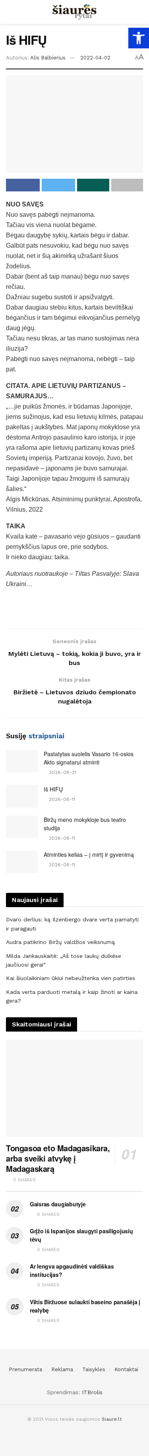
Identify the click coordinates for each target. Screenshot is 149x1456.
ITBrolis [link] (92, 1392)
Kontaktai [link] (126, 1369)
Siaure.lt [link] (112, 1419)
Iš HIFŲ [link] (53, 789)
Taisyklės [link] (93, 1369)
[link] (138, 38)
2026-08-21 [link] (61, 772)
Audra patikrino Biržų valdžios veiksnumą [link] (60, 942)
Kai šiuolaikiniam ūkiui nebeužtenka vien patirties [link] (70, 978)
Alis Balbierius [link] (48, 58)
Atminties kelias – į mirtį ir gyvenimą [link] (89, 854)
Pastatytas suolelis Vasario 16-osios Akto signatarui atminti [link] (89, 758)
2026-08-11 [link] (61, 799)
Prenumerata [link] (25, 1369)
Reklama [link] (62, 1369)
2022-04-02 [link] (95, 58)
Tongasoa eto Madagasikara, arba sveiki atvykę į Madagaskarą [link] (58, 1158)
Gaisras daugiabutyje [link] (57, 1204)
